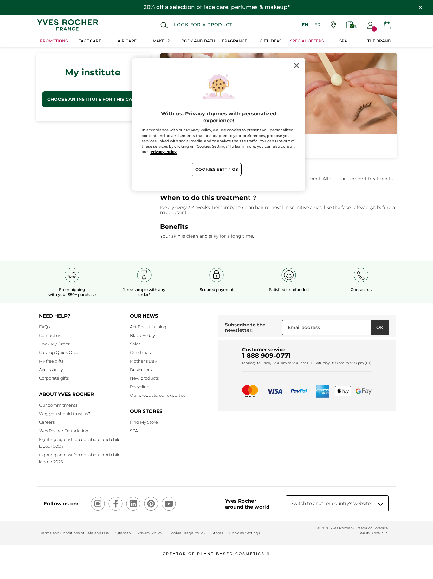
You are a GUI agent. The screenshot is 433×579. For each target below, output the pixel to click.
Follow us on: (61, 503)
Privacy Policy (150, 533)
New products (144, 378)
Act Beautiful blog (148, 326)
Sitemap (123, 533)
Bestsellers (141, 369)
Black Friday (142, 335)
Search (164, 25)
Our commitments (58, 405)
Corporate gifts (54, 378)
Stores (217, 533)
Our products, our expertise (158, 395)
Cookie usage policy (187, 533)
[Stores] (333, 25)
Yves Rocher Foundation (63, 430)
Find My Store (144, 422)
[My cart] (387, 24)
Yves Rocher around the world (247, 504)
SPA (134, 430)
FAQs (44, 326)
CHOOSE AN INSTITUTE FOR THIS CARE (92, 99)
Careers (47, 422)
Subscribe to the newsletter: (245, 327)
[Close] (296, 66)
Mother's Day (143, 360)
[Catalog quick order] (351, 25)
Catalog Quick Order (60, 352)
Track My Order (54, 343)
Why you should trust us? (64, 413)
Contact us (50, 335)
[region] (218, 124)
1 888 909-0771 (266, 355)
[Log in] (370, 25)
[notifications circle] (374, 29)
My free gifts (51, 360)
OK (379, 327)
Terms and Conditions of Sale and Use (75, 533)
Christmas (140, 352)
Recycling (140, 386)
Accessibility (51, 369)
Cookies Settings (216, 169)
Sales (135, 343)
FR (317, 24)
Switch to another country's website (331, 503)
